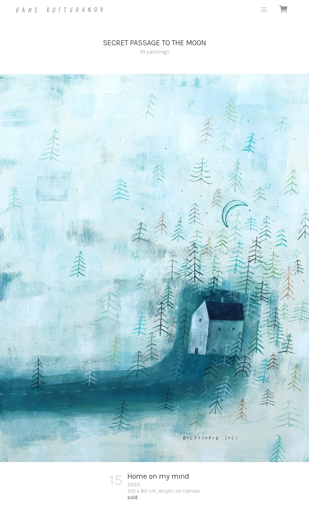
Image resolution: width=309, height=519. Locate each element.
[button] (264, 10)
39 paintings (154, 46)
